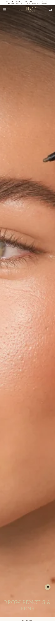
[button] (4, 9)
